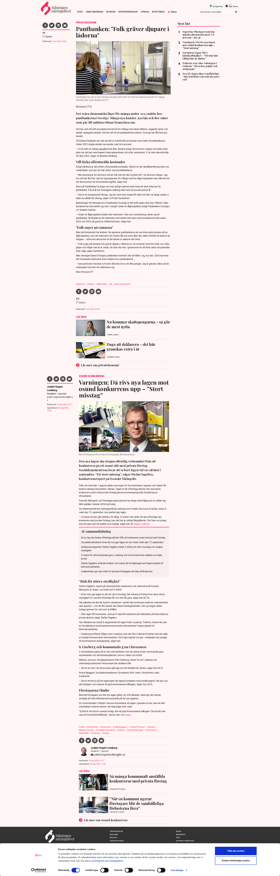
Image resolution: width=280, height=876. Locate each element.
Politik (82, 727)
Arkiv (178, 837)
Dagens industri (141, 524)
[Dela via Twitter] (52, 25)
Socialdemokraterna (106, 730)
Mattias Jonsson (87, 730)
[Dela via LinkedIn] (58, 25)
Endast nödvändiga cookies (236, 860)
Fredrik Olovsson (137, 727)
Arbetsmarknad (94, 12)
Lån (111, 284)
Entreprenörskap (128, 12)
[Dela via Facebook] (45, 25)
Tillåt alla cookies (236, 851)
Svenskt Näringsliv (135, 730)
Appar (178, 831)
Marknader (102, 284)
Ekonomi (110, 12)
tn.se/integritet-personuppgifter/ (105, 861)
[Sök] (236, 11)
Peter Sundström (123, 284)
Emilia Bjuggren (120, 727)
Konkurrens (105, 727)
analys (128, 714)
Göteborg (95, 733)
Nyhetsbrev (158, 12)
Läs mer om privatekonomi (100, 365)
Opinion (145, 12)
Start (80, 12)
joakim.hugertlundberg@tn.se (60, 398)
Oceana (121, 730)
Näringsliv (114, 834)
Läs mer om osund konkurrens (106, 820)
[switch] (104, 870)
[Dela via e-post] (65, 25)
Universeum (151, 730)
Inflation (91, 284)
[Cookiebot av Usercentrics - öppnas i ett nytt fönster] (38, 870)
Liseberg (151, 727)
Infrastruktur (93, 727)
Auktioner (80, 284)
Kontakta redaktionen (185, 841)
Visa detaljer (177, 870)
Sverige (105, 733)
